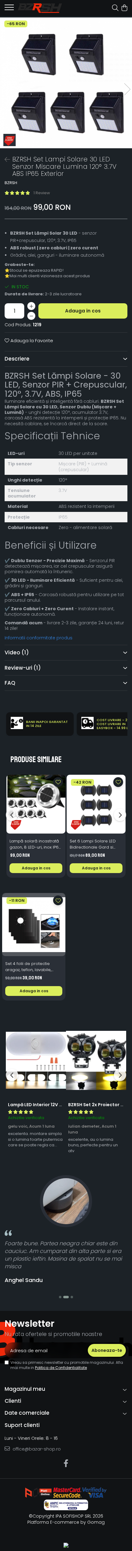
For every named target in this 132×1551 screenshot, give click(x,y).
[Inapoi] (4, 159)
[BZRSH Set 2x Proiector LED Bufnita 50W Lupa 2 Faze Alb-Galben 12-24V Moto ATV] (96, 1060)
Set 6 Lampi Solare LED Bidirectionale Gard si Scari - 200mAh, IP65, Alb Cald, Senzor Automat (94, 844)
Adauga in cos (83, 311)
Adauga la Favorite (31, 340)
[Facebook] (66, 1463)
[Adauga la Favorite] (58, 782)
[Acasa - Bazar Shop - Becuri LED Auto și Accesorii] (40, 8)
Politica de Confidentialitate (61, 1367)
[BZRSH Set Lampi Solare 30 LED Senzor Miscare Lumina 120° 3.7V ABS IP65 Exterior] (66, 82)
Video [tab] (17, 652)
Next (127, 89)
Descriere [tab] (17, 358)
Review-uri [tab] (23, 667)
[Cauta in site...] (115, 8)
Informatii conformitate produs (38, 638)
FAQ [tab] (10, 683)
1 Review (41, 193)
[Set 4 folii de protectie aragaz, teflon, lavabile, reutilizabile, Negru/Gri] (33, 924)
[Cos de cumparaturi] (124, 8)
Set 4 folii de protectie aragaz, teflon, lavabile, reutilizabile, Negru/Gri (28, 967)
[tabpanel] (66, 82)
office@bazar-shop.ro (36, 1449)
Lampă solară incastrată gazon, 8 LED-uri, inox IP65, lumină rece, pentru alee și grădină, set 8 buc (36, 844)
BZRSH (11, 183)
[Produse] (9, 9)
